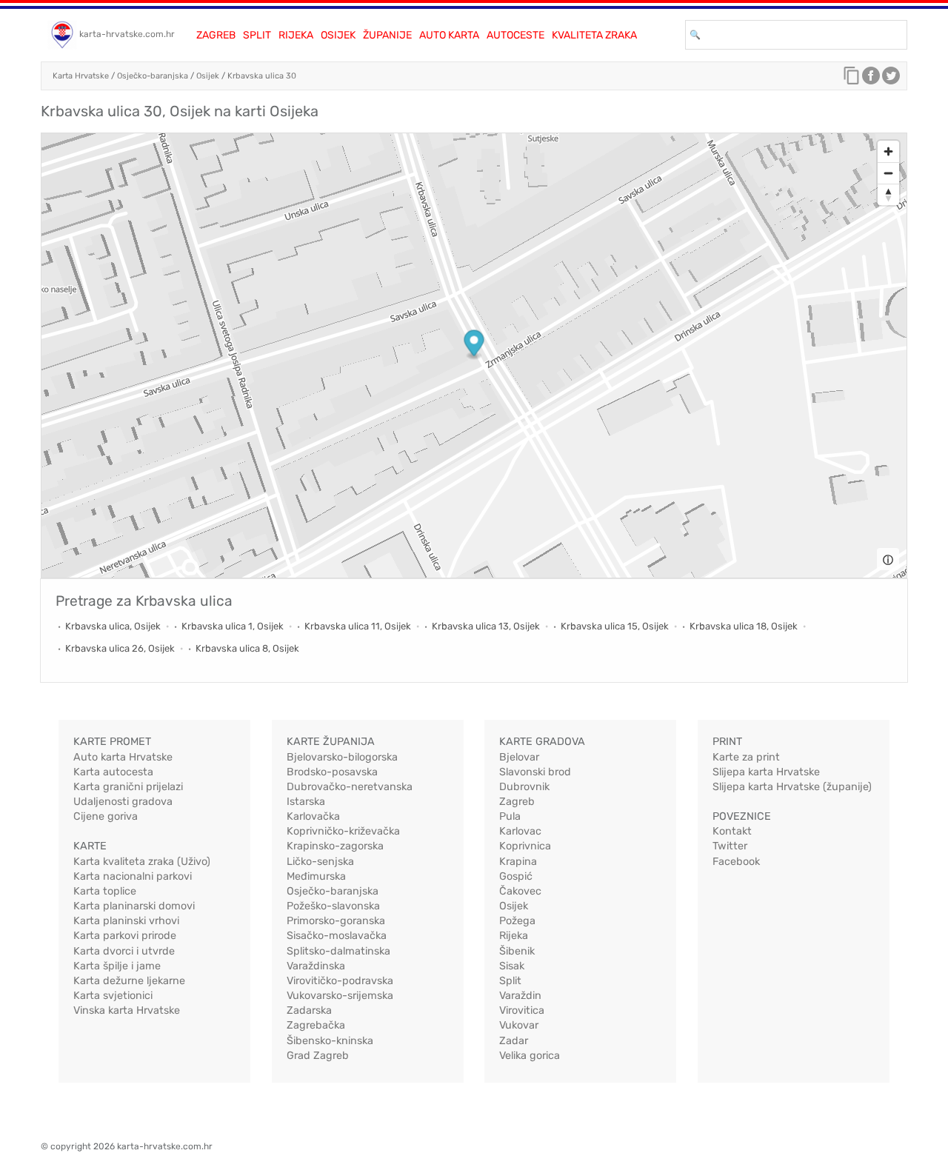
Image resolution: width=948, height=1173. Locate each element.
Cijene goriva (105, 816)
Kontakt (732, 831)
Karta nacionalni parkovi (132, 876)
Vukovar (518, 1025)
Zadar (513, 1041)
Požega (517, 921)
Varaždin (520, 995)
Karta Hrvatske (81, 76)
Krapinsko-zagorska (335, 846)
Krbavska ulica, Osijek (113, 626)
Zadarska (309, 1010)
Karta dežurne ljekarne (129, 981)
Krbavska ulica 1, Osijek (232, 626)
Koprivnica (525, 846)
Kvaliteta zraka (594, 35)
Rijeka (295, 35)
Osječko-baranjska (152, 76)
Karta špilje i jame (117, 966)
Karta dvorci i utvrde (124, 951)
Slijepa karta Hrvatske (766, 772)
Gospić (516, 876)
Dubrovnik (524, 787)
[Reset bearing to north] (888, 194)
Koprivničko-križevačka (343, 831)
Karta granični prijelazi (128, 787)
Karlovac (520, 831)
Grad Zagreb (318, 1055)
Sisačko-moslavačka (337, 935)
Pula (510, 816)
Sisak (511, 966)
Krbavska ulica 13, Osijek (486, 626)
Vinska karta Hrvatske (126, 1010)
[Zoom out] (888, 173)
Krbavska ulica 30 (261, 76)
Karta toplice (104, 891)
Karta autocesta (113, 772)
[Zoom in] (888, 151)
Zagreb (216, 35)
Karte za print (746, 757)
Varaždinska (316, 966)
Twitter (729, 846)
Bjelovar (519, 757)
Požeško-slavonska (333, 906)
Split (257, 35)
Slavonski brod (535, 772)
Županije (387, 35)
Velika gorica (529, 1055)
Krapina (518, 861)
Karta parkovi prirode (124, 935)
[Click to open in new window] (871, 79)
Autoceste (515, 35)
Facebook (736, 861)
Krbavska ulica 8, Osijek (247, 648)
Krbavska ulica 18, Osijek (744, 626)
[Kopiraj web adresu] (852, 79)
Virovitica (521, 1010)
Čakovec (520, 891)
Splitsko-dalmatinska (338, 951)
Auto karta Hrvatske (123, 757)
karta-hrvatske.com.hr (127, 34)
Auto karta (449, 35)
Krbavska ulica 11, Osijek (357, 626)
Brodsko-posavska (332, 772)
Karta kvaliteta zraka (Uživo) (141, 861)
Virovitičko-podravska (340, 981)
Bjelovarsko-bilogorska (342, 757)
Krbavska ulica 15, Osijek (615, 626)
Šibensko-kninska (330, 1041)
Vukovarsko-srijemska (340, 995)
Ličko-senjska (320, 861)
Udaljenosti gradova (123, 801)
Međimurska (316, 876)
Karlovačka (313, 816)
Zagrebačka (316, 1025)
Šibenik (517, 951)
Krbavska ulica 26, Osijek (120, 648)
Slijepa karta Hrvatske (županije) (792, 787)
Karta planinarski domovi (134, 906)
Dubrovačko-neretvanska (350, 787)
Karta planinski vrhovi (126, 921)
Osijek (338, 35)
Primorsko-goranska (336, 921)
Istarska (306, 801)
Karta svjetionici (113, 995)
